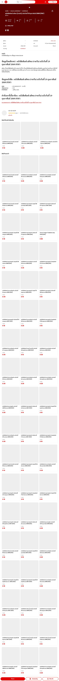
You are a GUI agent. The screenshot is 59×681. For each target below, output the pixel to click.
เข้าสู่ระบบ (53, 2)
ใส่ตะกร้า (51, 679)
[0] (45, 2)
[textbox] (29, 81)
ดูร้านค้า (10, 115)
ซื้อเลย (12, 679)
